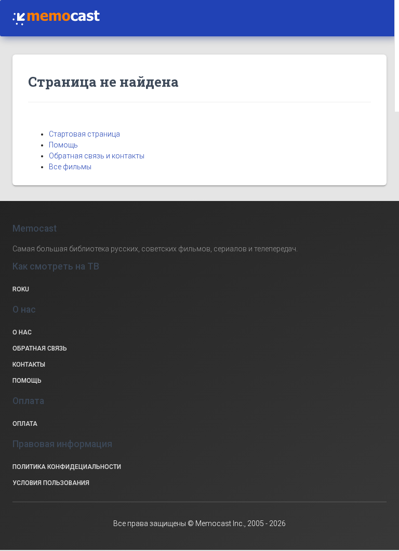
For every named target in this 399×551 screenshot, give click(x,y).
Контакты (28, 364)
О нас (22, 332)
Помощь (63, 145)
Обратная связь (39, 348)
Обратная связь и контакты (96, 156)
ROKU (20, 289)
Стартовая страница (84, 134)
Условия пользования (50, 483)
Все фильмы (70, 167)
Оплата (24, 423)
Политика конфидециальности (66, 467)
